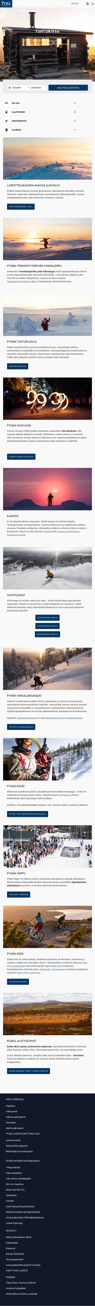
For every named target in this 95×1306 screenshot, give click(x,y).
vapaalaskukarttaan (26, 718)
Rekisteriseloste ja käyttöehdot (23, 1212)
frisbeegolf (44, 969)
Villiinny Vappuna (18, 894)
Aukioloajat (12, 1242)
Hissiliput (11, 1122)
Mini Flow (57, 966)
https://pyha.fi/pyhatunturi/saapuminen (47, 112)
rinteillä (48, 531)
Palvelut (11, 1230)
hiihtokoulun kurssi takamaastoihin (64, 718)
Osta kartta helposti (17, 1145)
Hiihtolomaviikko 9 (47, 626)
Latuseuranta (13, 1140)
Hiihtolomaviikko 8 (47, 618)
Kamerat (10, 1248)
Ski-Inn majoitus (15, 1184)
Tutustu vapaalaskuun (21, 727)
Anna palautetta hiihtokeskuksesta (25, 1217)
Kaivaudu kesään (18, 982)
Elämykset (11, 1111)
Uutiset (10, 1200)
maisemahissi (58, 969)
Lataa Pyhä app (14, 1223)
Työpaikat (11, 1195)
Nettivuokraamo (15, 1128)
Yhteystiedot (13, 1167)
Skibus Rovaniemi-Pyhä (18, 1237)
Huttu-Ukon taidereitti (28, 973)
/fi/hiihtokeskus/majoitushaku (47, 103)
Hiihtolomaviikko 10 (47, 634)
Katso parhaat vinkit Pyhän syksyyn (28, 1071)
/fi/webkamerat (47, 129)
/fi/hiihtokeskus (47, 120)
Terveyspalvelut (14, 1259)
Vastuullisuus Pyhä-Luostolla (21, 1293)
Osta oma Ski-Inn (15, 1189)
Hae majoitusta (68, 87)
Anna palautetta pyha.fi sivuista (23, 1265)
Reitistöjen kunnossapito (19, 1151)
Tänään (74, 4)
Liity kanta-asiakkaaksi (18, 1178)
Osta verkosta (15, 1099)
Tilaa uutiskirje (14, 1173)
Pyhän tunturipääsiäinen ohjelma (27, 814)
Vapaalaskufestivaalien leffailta (22, 281)
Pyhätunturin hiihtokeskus (23, 1160)
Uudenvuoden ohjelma (21, 457)
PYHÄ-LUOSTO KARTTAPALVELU (23, 1133)
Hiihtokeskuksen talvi (21, 207)
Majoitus (10, 1105)
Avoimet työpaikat (16, 1288)
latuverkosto (65, 795)
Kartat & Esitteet (15, 1253)
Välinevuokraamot (16, 1117)
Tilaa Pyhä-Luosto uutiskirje (21, 1282)
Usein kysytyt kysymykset (20, 1206)
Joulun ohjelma (17, 366)
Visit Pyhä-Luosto (17, 1270)
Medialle (10, 1277)
